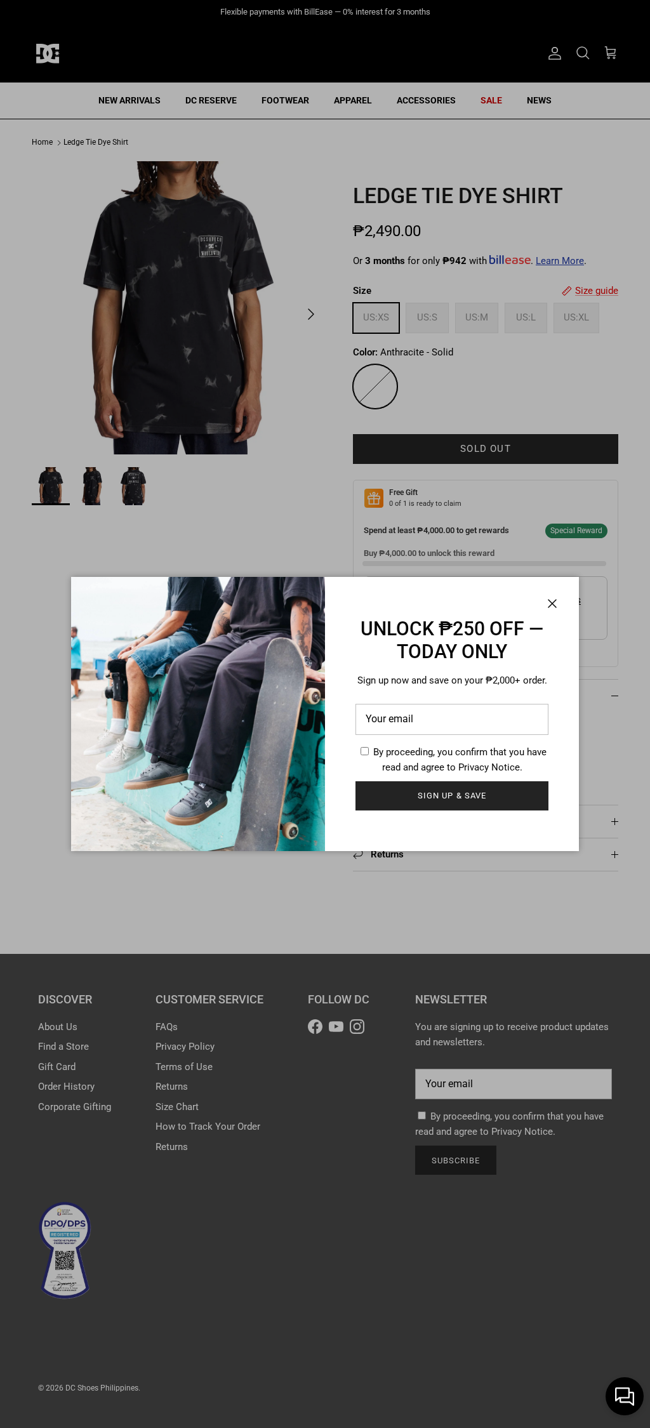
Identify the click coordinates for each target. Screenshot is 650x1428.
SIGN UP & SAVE (452, 795)
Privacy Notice (489, 767)
